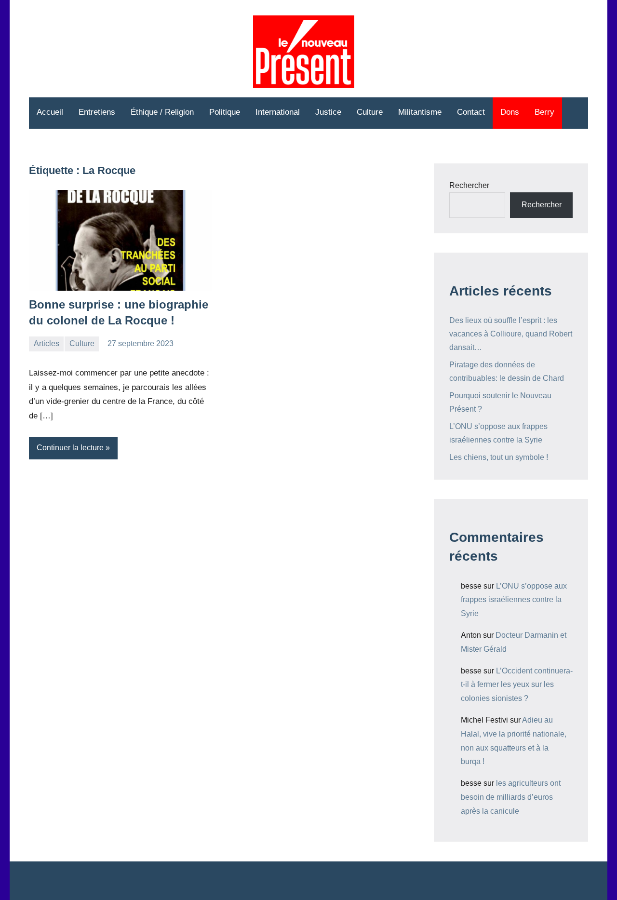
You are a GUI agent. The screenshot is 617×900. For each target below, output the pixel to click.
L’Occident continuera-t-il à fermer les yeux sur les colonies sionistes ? (517, 685)
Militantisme (420, 112)
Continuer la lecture (70, 447)
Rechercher (469, 185)
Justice (328, 112)
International (277, 112)
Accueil (50, 112)
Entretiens (97, 112)
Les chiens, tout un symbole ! (498, 457)
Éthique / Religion (162, 112)
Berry (544, 112)
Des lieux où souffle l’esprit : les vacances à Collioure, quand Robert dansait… (510, 333)
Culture (370, 112)
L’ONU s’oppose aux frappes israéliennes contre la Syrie (514, 600)
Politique (224, 112)
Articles (46, 343)
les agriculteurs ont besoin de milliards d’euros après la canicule (511, 797)
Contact (471, 112)
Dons (509, 112)
